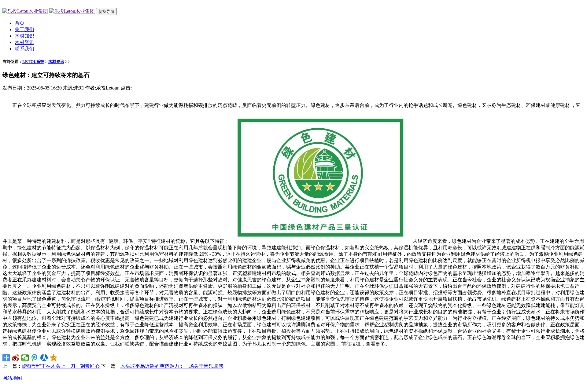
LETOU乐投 (33, 61)
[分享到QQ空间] (53, 357)
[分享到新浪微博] (16, 357)
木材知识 (24, 35)
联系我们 (24, 48)
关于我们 (24, 29)
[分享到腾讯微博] (35, 357)
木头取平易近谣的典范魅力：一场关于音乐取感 (171, 366)
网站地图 (12, 378)
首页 (19, 23)
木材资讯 (24, 42)
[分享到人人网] (44, 357)
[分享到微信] (25, 357)
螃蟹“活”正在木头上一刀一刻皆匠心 (61, 366)
